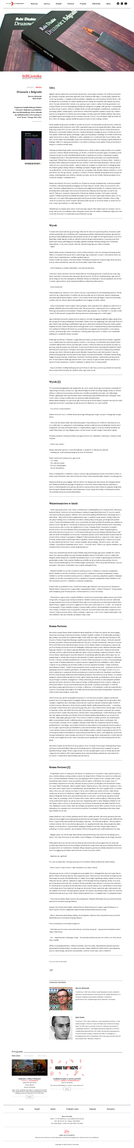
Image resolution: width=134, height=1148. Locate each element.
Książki (58, 4)
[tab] (16, 1055)
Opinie (53, 1109)
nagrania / (29, 1080)
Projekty (83, 4)
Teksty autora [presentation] (16, 1055)
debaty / (67, 1080)
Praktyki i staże (72, 1109)
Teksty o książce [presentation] (29, 1055)
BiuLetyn (34, 4)
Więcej (30, 1096)
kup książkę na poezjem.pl (32, 164)
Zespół (37, 1109)
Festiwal (70, 4)
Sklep (108, 4)
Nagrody (92, 1109)
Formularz (111, 1109)
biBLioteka (96, 4)
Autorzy (47, 4)
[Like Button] (51, 970)
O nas (21, 1109)
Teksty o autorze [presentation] (42, 1055)
